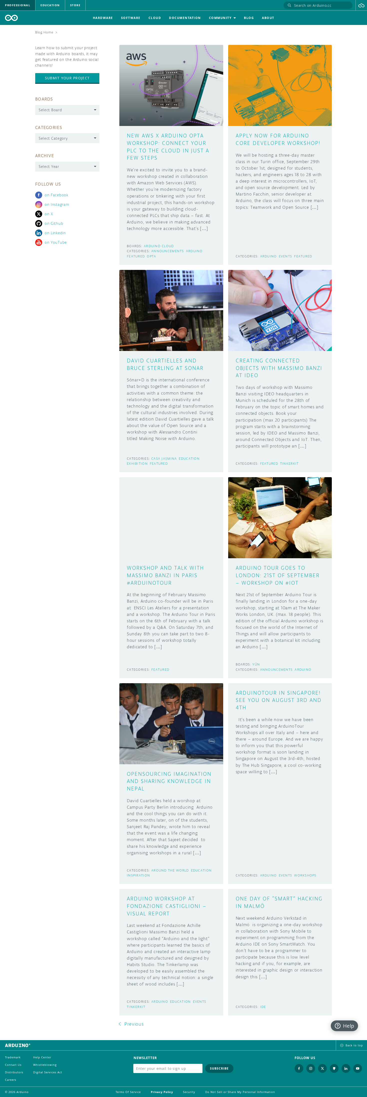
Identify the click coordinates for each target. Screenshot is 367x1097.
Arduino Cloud (159, 246)
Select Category (53, 138)
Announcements (167, 251)
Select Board (50, 110)
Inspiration (138, 875)
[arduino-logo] (11, 18)
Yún (256, 664)
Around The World (170, 870)
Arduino (194, 251)
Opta (151, 256)
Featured (136, 256)
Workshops (305, 875)
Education (189, 458)
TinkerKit (289, 463)
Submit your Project (67, 78)
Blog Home (44, 32)
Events (285, 256)
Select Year (49, 166)
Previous (134, 1024)
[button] (361, 5)
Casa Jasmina (164, 458)
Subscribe (219, 1068)
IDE (263, 1007)
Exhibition (137, 463)
